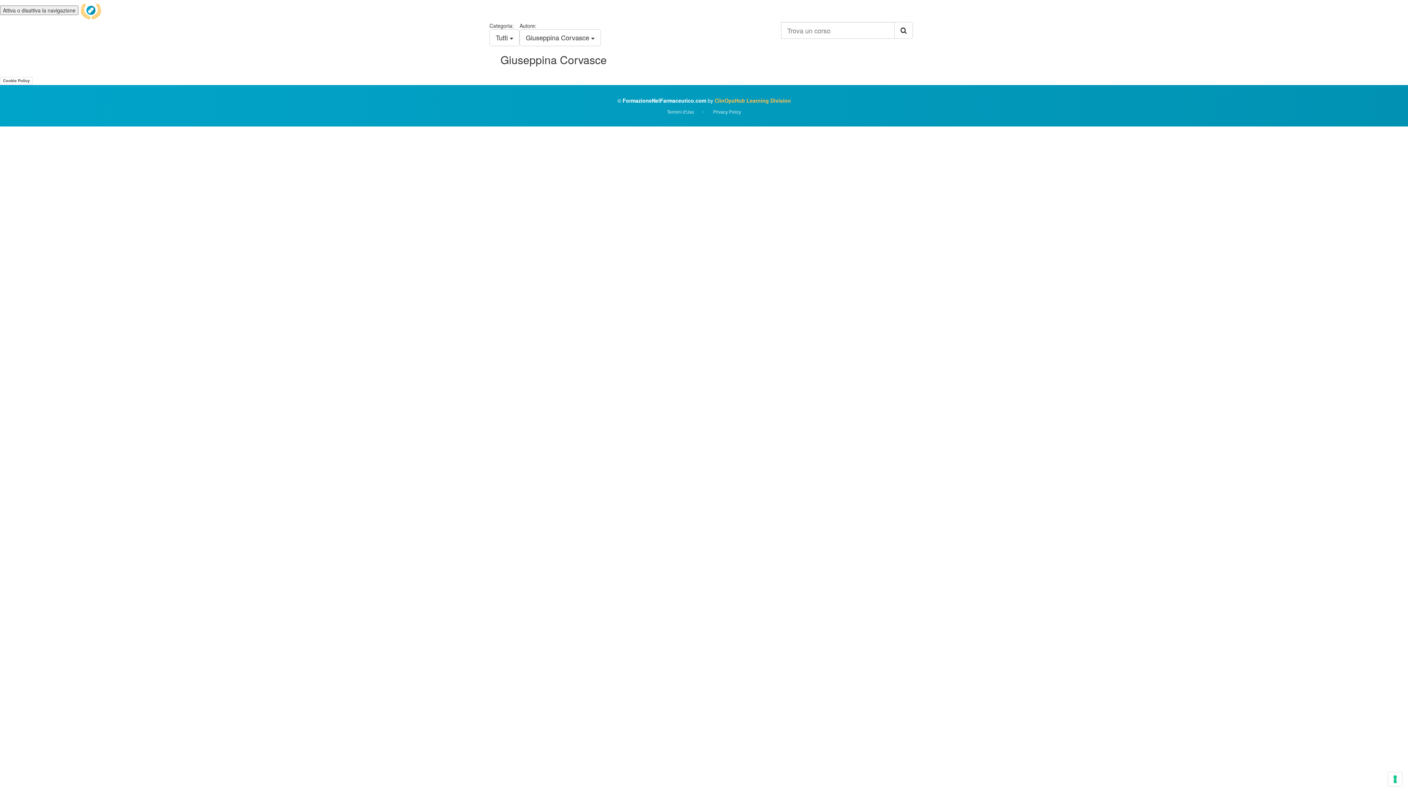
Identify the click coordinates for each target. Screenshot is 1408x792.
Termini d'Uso (680, 112)
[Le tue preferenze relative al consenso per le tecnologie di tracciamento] (1395, 779)
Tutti (503, 37)
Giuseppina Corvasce (558, 37)
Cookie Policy (16, 80)
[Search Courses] (903, 30)
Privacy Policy (727, 112)
